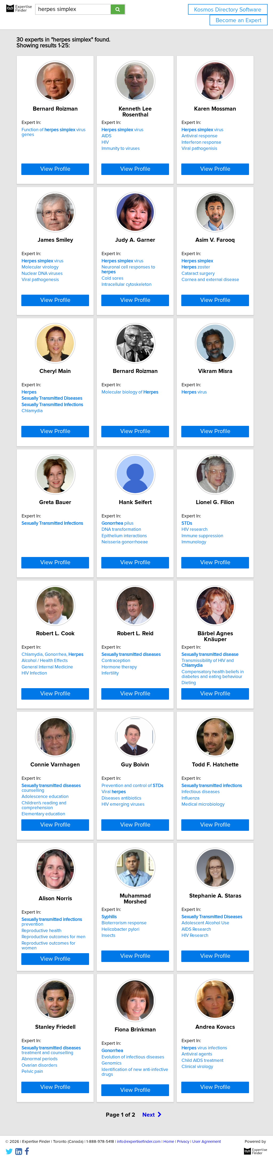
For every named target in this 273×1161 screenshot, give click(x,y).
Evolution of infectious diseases (133, 1057)
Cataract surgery (198, 273)
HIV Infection (34, 673)
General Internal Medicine (47, 667)
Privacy (183, 1142)
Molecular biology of (130, 392)
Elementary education (43, 814)
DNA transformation (121, 529)
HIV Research (195, 935)
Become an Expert (238, 20)
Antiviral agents (197, 1054)
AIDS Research (196, 929)
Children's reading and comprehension (44, 805)
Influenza (190, 798)
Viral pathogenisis (199, 148)
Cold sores (112, 278)
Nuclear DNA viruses (42, 273)
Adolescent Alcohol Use (205, 923)
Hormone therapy (119, 667)
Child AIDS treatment (202, 1060)
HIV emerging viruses (123, 804)
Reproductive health (41, 930)
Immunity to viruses (121, 148)
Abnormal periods (40, 1059)
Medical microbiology (203, 804)
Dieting (189, 682)
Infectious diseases (201, 791)
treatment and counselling (51, 1050)
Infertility (110, 673)
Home (168, 1142)
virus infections (204, 1048)
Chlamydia (32, 410)
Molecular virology (40, 267)
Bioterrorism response (124, 923)
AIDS (106, 136)
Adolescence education (45, 796)
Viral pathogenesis (40, 279)
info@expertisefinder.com (138, 1142)
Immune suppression (202, 535)
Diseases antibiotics (121, 798)
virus (122, 129)
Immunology (194, 542)
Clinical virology (197, 1066)
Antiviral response (200, 136)
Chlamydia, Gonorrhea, (52, 654)
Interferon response (201, 142)
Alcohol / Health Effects (45, 660)
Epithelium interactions (124, 535)
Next (148, 1115)
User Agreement (206, 1142)
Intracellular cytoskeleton (126, 284)
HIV (105, 142)
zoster (196, 267)
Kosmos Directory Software (227, 10)
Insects (108, 935)
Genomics (112, 1063)
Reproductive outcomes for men (53, 936)
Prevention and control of (132, 785)
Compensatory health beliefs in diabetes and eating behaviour (213, 674)
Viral (114, 791)
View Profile (55, 169)
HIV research (194, 529)
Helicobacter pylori (120, 929)
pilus (118, 523)
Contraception (116, 660)
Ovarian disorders (39, 1065)
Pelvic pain (32, 1071)
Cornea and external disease (210, 279)
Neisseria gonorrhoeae (125, 542)
